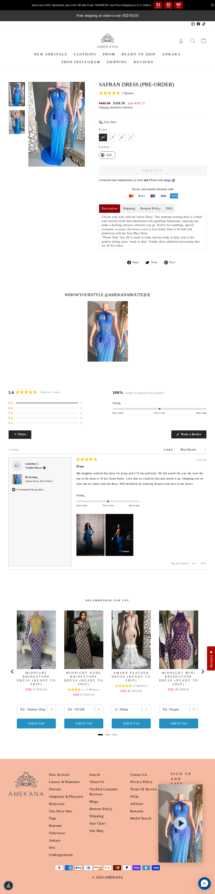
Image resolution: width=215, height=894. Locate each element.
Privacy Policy (141, 782)
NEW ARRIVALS (50, 54)
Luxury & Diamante (64, 782)
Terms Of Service (143, 789)
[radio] (103, 137)
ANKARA (171, 54)
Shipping (104, 107)
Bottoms (55, 826)
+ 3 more (124, 551)
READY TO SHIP (139, 54)
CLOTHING (85, 54)
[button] (153, 93)
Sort (169, 449)
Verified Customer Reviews (103, 791)
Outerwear (57, 833)
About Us (96, 782)
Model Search (141, 818)
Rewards (136, 811)
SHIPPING (117, 62)
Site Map (96, 831)
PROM (109, 54)
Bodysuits (56, 804)
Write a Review (193, 436)
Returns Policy (100, 809)
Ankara (54, 840)
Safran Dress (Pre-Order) (38, 481)
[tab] (109, 208)
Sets (52, 848)
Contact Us (138, 775)
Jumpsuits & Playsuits (66, 797)
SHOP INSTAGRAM (81, 62)
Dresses (55, 789)
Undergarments (61, 855)
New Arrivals (59, 775)
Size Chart (97, 823)
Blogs (93, 802)
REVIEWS (143, 62)
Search (94, 775)
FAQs (134, 797)
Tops (52, 818)
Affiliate (136, 804)
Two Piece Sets (60, 811)
